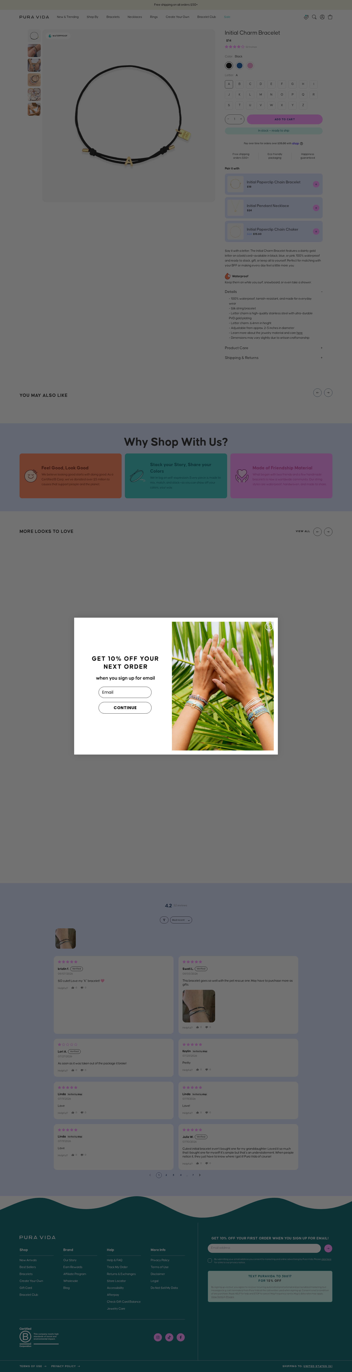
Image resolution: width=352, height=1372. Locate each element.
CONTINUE (125, 708)
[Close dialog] (269, 626)
